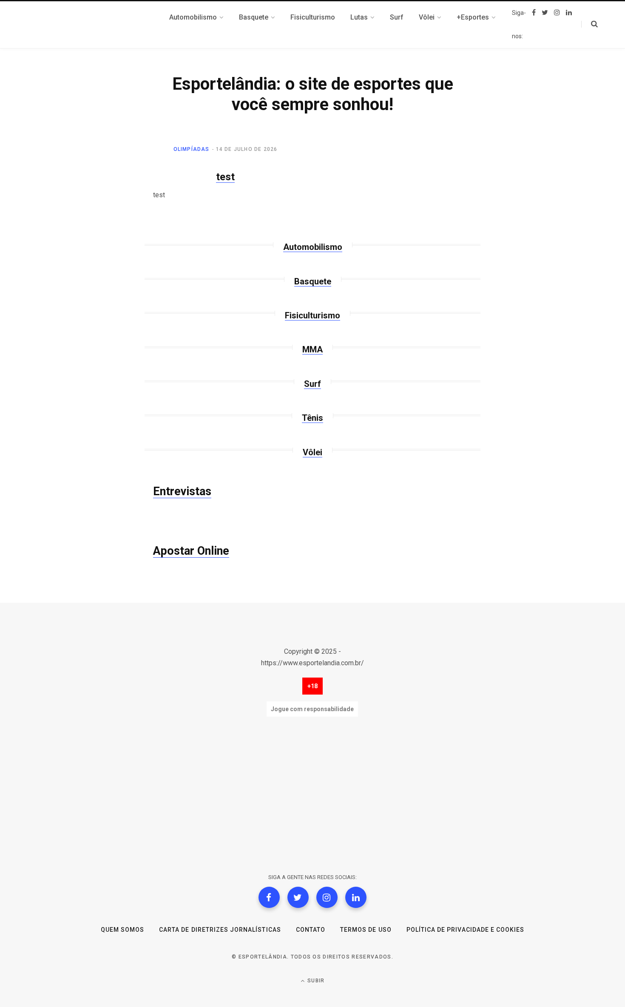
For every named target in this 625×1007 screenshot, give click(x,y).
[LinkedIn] (355, 897)
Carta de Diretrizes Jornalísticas (220, 929)
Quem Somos (123, 929)
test (225, 177)
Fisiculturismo (312, 315)
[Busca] (589, 24)
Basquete (312, 281)
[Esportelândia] (106, 25)
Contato (310, 929)
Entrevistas (182, 491)
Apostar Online (191, 551)
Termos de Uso (366, 929)
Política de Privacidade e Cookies (465, 929)
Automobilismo (312, 247)
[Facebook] (269, 897)
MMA (312, 349)
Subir (315, 981)
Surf (312, 384)
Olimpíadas (191, 149)
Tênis (312, 418)
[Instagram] (327, 897)
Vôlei (312, 452)
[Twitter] (298, 897)
